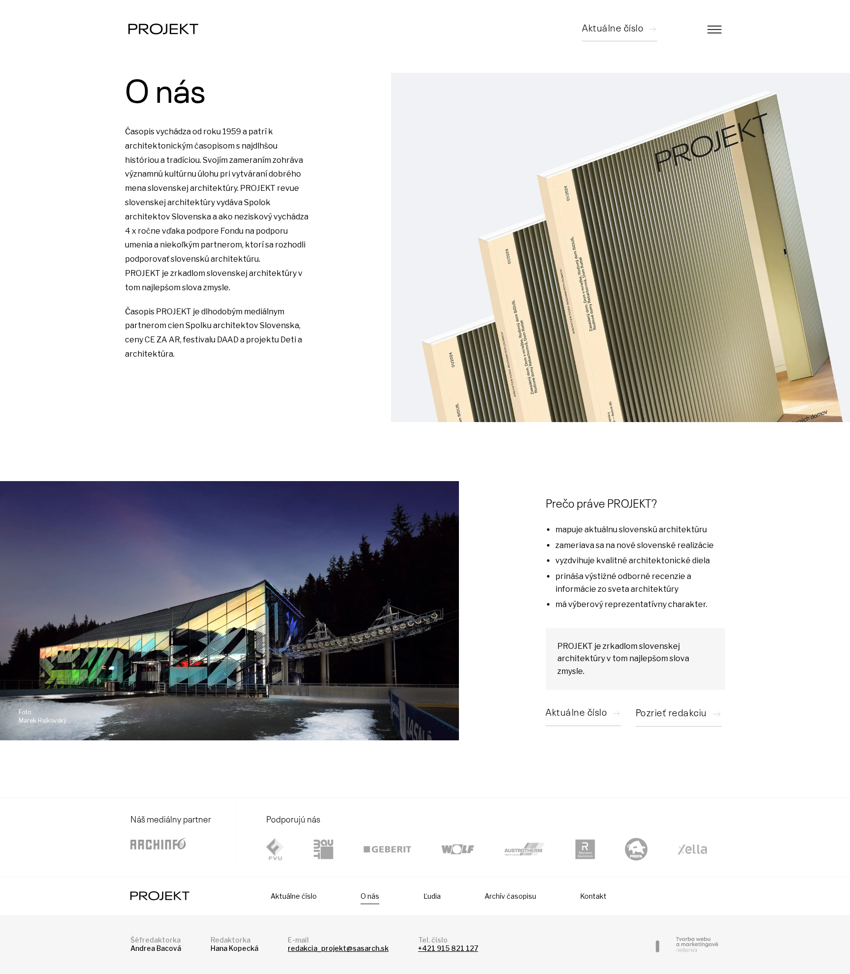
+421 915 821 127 (448, 948)
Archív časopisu (510, 896)
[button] (679, 714)
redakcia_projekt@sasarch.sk (338, 948)
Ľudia (432, 896)
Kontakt (593, 896)
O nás (370, 896)
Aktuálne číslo (294, 896)
